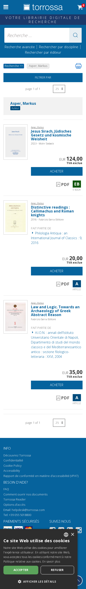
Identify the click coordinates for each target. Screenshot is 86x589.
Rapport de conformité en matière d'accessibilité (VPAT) (40, 476)
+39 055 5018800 (20, 515)
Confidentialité (13, 460)
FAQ (6, 489)
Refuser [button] (57, 570)
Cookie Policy (12, 466)
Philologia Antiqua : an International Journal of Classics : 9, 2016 (56, 238)
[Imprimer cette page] (78, 66)
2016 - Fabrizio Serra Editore (47, 219)
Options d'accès (14, 505)
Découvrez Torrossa (17, 455)
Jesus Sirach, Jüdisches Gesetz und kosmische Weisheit (51, 135)
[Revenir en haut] (77, 581)
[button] (75, 35)
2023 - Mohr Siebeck (42, 143)
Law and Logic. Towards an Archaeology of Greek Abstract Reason (55, 311)
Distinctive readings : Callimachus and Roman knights (52, 211)
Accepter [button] (21, 570)
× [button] (72, 534)
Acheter (56, 171)
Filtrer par (43, 77)
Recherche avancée (20, 47)
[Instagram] (79, 531)
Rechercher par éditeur (43, 52)
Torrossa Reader (14, 499)
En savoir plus (51, 561)
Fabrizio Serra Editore (43, 319)
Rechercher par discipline (58, 47)
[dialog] (39, 559)
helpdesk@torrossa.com (28, 510)
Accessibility (11, 471)
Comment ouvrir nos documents (25, 494)
